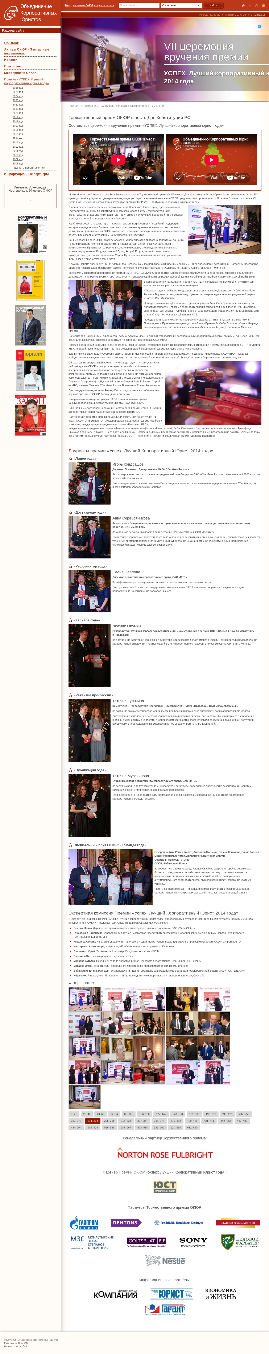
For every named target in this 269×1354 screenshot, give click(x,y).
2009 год (18, 159)
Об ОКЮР (11, 43)
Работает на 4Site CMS (16, 1343)
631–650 (192, 1127)
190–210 (211, 1114)
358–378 (159, 1120)
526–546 (109, 1127)
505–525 (93, 1127)
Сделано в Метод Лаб (15, 1346)
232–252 (244, 1114)
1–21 (74, 1114)
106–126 (144, 1114)
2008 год (18, 163)
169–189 (194, 1114)
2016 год (18, 129)
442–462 (225, 1120)
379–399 (176, 1120)
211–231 (227, 1114)
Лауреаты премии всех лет (29, 167)
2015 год (18, 134)
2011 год (18, 151)
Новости (10, 59)
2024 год (18, 96)
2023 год (18, 100)
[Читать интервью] (30, 200)
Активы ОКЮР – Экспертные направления (26, 51)
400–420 (192, 1120)
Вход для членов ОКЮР (79, 5)
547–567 (126, 1127)
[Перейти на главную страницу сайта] (243, 5)
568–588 (142, 1127)
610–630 (176, 1127)
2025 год (18, 92)
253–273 (76, 1120)
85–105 (128, 1114)
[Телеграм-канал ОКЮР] (259, 26)
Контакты (259, 14)
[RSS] (263, 5)
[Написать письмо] (257, 5)
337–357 (142, 1120)
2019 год (18, 117)
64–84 (114, 1114)
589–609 (159, 1127)
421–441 (209, 1120)
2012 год (18, 146)
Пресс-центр (13, 66)
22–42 (87, 1114)
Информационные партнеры (26, 174)
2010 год (18, 155)
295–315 (109, 1120)
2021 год (18, 108)
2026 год (18, 87)
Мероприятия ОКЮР (20, 73)
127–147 (161, 1114)
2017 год (18, 125)
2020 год (18, 113)
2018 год (18, 121)
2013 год (18, 142)
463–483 (242, 1120)
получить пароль (104, 5)
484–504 (76, 1127)
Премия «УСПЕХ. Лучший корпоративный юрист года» (26, 81)
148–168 (178, 1114)
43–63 (100, 1114)
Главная (73, 105)
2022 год (18, 104)
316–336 (126, 1120)
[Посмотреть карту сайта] (250, 5)
